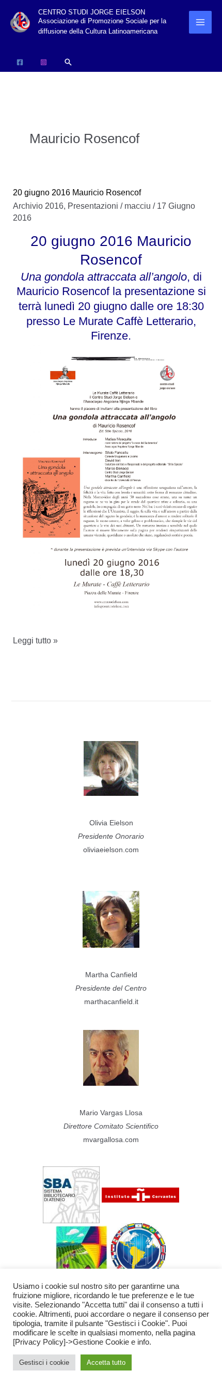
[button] (68, 62)
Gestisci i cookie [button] (44, 1362)
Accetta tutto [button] (106, 1362)
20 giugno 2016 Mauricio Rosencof (77, 192)
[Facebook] (19, 62)
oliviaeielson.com (111, 849)
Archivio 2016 (38, 206)
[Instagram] (43, 62)
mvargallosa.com (111, 1139)
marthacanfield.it (111, 1001)
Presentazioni (93, 206)
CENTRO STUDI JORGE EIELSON (91, 12)
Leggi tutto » (35, 642)
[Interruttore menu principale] (200, 22)
